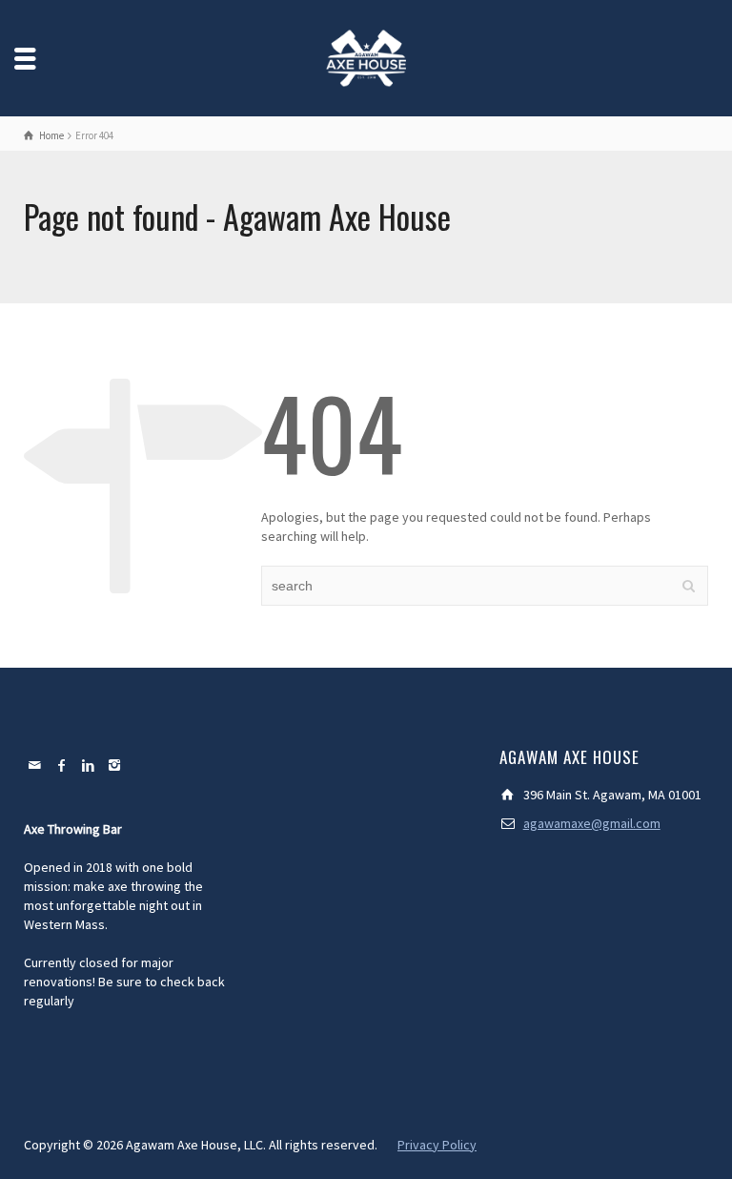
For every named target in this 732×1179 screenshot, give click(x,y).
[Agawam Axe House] (366, 56)
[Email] (35, 765)
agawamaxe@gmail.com (592, 823)
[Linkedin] (88, 765)
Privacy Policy (437, 1144)
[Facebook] (62, 765)
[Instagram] (115, 765)
